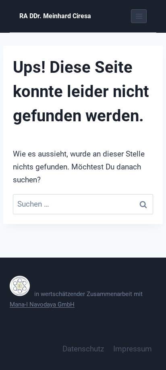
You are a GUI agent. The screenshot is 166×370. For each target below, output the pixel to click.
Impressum (132, 348)
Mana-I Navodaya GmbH (42, 304)
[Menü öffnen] (139, 16)
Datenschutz (83, 348)
